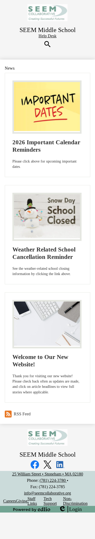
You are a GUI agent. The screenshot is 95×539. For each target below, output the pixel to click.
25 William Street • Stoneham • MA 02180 (47, 474)
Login (70, 509)
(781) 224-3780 (53, 480)
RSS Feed (22, 414)
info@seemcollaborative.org (47, 493)
